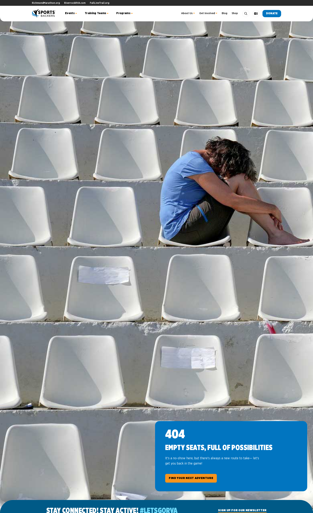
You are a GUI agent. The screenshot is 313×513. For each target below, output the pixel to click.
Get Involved (207, 13)
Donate (271, 13)
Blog (224, 13)
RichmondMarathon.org (46, 3)
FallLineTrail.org (99, 3)
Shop (235, 13)
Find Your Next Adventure (191, 478)
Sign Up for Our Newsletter (242, 510)
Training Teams (95, 13)
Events (70, 13)
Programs (123, 13)
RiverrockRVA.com (74, 3)
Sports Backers (44, 13)
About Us (187, 13)
